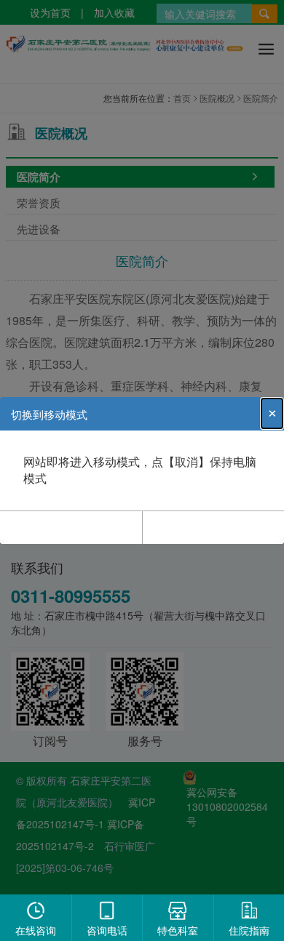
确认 (71, 526)
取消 (213, 526)
